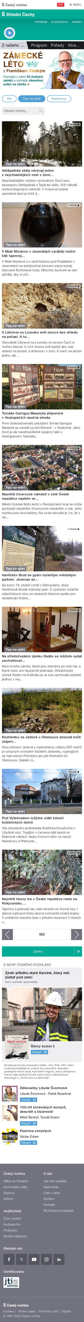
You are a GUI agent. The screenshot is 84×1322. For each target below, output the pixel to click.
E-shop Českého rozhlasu (27, 965)
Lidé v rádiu (52, 1193)
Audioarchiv (59, 22)
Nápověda (51, 1187)
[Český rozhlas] (14, 4)
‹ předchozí (7, 934)
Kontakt (49, 1205)
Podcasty (10, 1230)
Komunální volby (16, 1187)
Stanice (9, 1193)
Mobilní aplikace (15, 1236)
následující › (76, 934)
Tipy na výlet (31, 98)
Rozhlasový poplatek (59, 1211)
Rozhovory (59, 98)
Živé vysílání (12, 1218)
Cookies (8, 1311)
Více (74, 45)
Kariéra (49, 1199)
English (66, 1311)
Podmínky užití (48, 1311)
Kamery (77, 22)
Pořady (57, 45)
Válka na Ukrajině (16, 1181)
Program (41, 22)
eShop (8, 1199)
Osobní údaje (26, 1311)
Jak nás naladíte (55, 1181)
